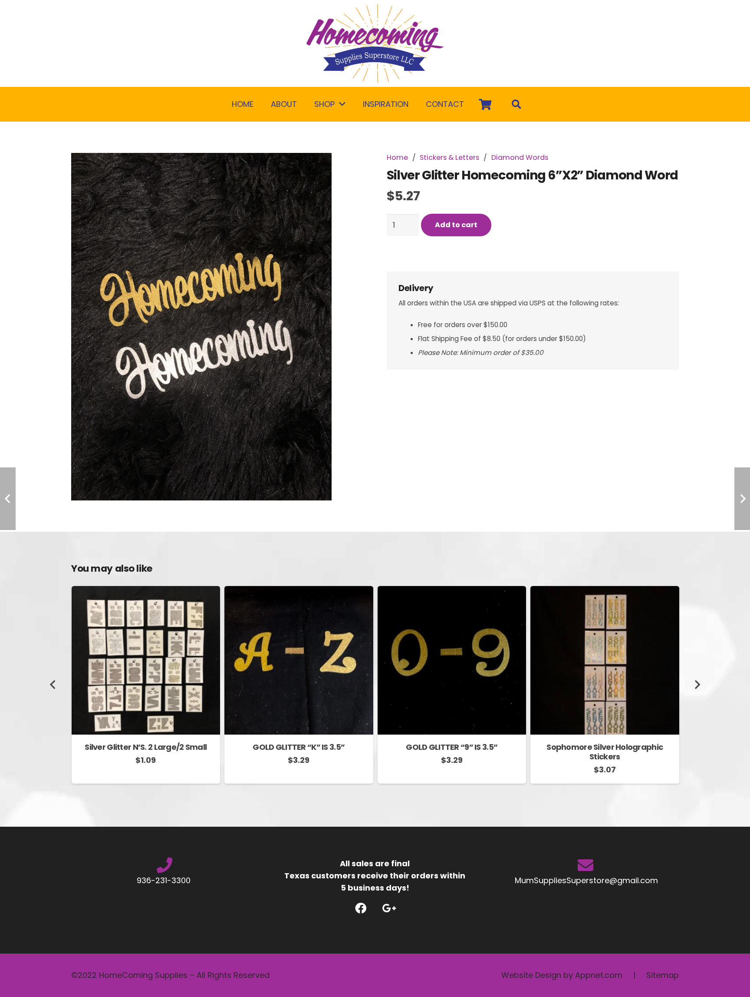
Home (397, 157)
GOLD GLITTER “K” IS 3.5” (299, 747)
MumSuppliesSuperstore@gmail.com (585, 880)
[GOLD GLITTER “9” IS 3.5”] (452, 591)
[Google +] (389, 908)
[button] (347, 168)
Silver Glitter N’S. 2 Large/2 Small (146, 747)
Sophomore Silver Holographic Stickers (604, 752)
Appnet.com (598, 975)
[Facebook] (361, 908)
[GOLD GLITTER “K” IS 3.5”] (298, 591)
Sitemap (662, 975)
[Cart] (485, 104)
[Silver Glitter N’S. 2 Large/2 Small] (146, 591)
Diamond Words (519, 157)
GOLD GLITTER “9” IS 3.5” (451, 747)
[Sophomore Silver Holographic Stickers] (604, 591)
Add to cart (456, 225)
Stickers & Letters (449, 157)
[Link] (375, 43)
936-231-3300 (165, 880)
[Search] (516, 104)
